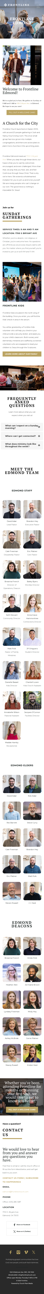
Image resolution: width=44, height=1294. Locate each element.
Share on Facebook (23, 1225)
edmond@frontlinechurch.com (15, 1192)
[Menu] (38, 6)
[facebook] (10, 1252)
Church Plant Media (26, 1283)
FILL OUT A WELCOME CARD (22, 113)
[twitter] (33, 1252)
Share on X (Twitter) (24, 1231)
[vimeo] (26, 1252)
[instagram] (18, 1252)
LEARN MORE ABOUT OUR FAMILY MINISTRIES (21, 355)
